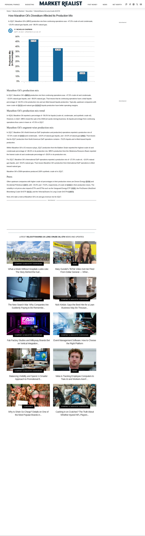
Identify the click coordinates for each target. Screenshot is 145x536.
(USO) (22, 136)
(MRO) (27, 95)
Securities (29, 11)
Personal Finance (12, 4)
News (105, 4)
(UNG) (83, 136)
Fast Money (92, 4)
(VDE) (73, 188)
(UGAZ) (38, 105)
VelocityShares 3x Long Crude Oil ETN (47, 11)
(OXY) (25, 185)
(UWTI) (71, 192)
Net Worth (117, 4)
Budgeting (29, 4)
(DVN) (88, 181)
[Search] (126, 4)
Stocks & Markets (18, 11)
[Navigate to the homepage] (61, 4)
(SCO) (20, 105)
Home (9, 11)
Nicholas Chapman (24, 29)
